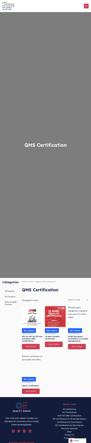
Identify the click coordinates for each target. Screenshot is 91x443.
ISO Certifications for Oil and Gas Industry (69, 419)
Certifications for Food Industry (69, 422)
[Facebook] (13, 431)
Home (24, 282)
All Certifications (69, 409)
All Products (9, 291)
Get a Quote (29, 330)
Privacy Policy (69, 438)
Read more (31, 346)
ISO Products (10, 297)
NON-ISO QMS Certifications (69, 416)
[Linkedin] (29, 431)
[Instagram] (24, 431)
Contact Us (69, 435)
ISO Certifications (69, 412)
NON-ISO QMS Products (11, 303)
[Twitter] (18, 431)
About (69, 432)
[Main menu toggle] (86, 6)
